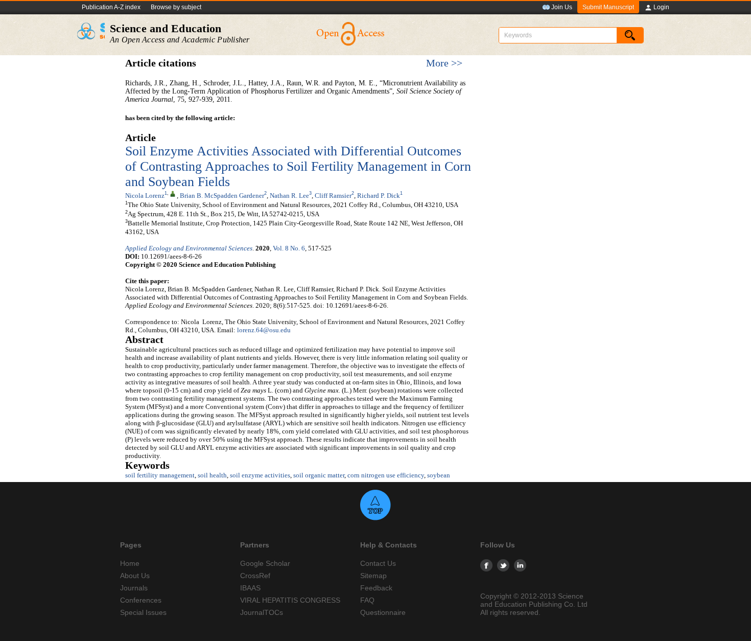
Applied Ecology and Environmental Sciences (188, 248)
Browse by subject (176, 7)
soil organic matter (318, 475)
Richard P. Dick (378, 195)
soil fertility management (160, 475)
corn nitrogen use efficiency (385, 475)
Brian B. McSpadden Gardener (222, 195)
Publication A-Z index (111, 7)
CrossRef (255, 575)
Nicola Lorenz (145, 195)
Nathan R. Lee (289, 195)
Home (129, 563)
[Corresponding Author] (173, 193)
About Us (135, 575)
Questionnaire (383, 612)
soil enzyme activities (260, 475)
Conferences (140, 600)
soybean (438, 475)
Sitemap (373, 575)
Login (661, 7)
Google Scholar (265, 563)
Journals (134, 588)
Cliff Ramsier (333, 195)
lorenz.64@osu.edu (264, 330)
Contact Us (378, 563)
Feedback (376, 588)
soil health (212, 475)
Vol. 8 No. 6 (289, 248)
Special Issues (143, 612)
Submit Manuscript (608, 7)
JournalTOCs (261, 612)
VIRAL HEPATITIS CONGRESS (290, 600)
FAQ (367, 600)
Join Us (561, 7)
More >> (444, 63)
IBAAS (250, 588)
